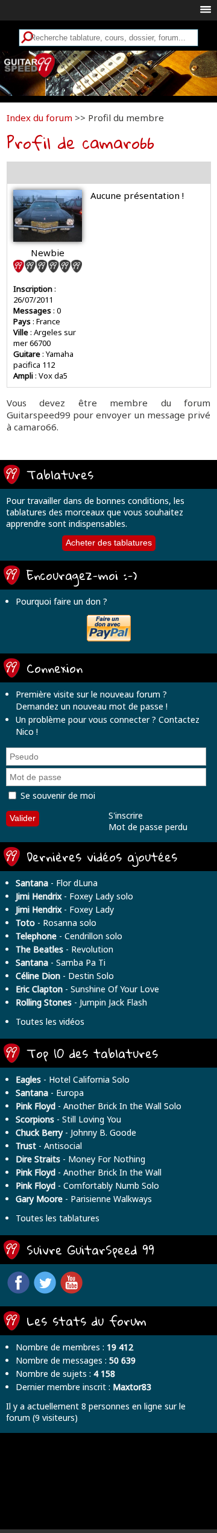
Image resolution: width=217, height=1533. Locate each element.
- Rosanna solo (56, 922)
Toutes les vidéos (50, 1021)
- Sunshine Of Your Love (87, 989)
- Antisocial (49, 1145)
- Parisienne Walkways (84, 1198)
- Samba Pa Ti (60, 962)
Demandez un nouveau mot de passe (89, 706)
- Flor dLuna (57, 883)
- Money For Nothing (80, 1159)
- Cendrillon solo (69, 936)
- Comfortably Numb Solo (87, 1185)
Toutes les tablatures (57, 1218)
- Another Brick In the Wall (89, 1172)
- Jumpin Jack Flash (81, 1002)
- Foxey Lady (65, 909)
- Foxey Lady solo (74, 896)
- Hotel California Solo (73, 1079)
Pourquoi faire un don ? (61, 601)
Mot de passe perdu (147, 827)
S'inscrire (125, 815)
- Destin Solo (65, 975)
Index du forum (39, 118)
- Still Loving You (68, 1119)
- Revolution (64, 949)
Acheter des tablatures (109, 542)
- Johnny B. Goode (76, 1132)
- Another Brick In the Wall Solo (98, 1106)
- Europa (50, 1092)
